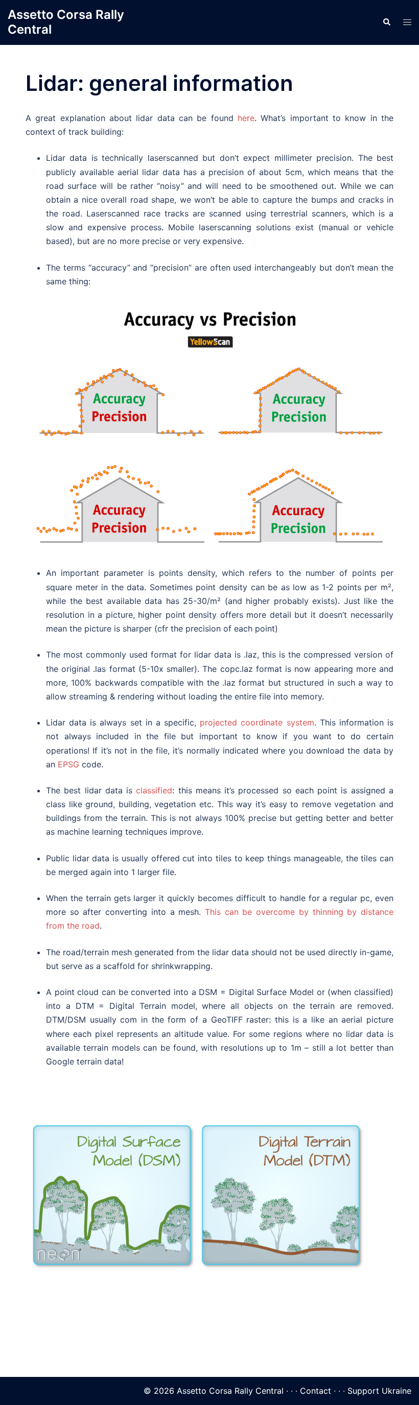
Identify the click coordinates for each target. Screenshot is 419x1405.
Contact (315, 1391)
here (246, 118)
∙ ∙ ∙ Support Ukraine (372, 1391)
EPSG (68, 764)
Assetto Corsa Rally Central (66, 22)
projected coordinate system (257, 722)
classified (154, 790)
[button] (386, 22)
